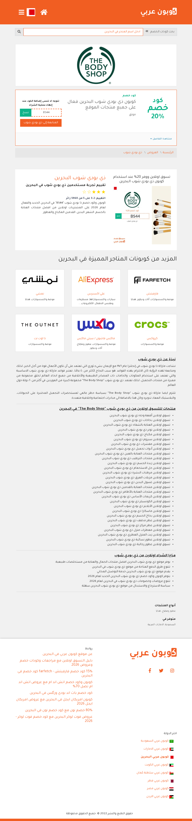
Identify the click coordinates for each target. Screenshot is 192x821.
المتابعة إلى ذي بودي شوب (41, 122)
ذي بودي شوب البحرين (80, 178)
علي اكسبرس (96, 294)
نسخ (25, 112)
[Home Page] (153, 653)
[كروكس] (152, 325)
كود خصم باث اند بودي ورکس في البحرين (61, 693)
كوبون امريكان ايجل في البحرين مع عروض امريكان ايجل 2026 (54, 702)
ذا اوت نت (40, 338)
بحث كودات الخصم (161, 31)
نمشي (40, 294)
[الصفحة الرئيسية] (159, 12)
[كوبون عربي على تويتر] (161, 671)
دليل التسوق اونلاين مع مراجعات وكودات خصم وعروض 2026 (56, 663)
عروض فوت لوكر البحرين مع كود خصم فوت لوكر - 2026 (54, 719)
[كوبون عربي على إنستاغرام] (172, 671)
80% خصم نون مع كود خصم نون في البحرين (58, 711)
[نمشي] (39, 280)
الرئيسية (168, 152)
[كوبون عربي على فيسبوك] (149, 671)
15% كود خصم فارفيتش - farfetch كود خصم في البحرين (55, 674)
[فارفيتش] (152, 280)
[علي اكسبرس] (96, 280)
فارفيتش (152, 294)
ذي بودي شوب (133, 152)
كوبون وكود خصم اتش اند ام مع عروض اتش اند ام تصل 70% (55, 685)
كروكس (152, 338)
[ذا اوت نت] (39, 325)
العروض (153, 152)
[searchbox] (83, 32)
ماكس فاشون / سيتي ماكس (96, 338)
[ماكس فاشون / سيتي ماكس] (96, 325)
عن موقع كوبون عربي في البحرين (67, 654)
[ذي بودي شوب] (96, 65)
